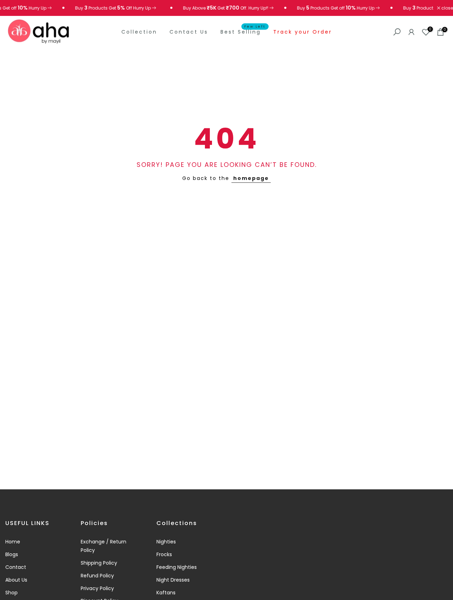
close (446, 8)
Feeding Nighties (176, 567)
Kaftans (166, 592)
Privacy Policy (97, 588)
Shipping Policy (99, 562)
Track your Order (302, 31)
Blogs (11, 554)
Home (12, 541)
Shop (11, 592)
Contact (15, 567)
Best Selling (243, 31)
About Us (16, 579)
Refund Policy (97, 575)
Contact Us (189, 31)
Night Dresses (173, 579)
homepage (251, 178)
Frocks (164, 554)
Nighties (166, 541)
